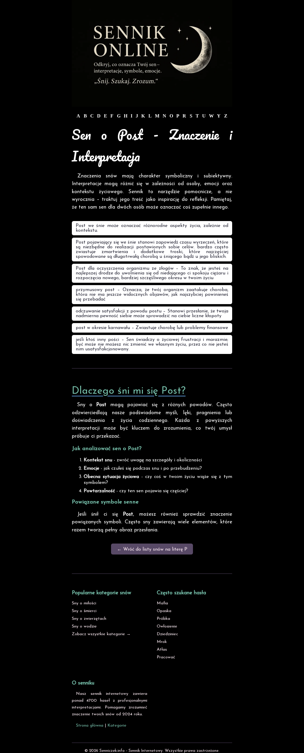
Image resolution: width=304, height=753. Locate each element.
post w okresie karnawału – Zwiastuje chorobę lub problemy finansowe (152, 327)
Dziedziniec (167, 634)
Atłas (162, 649)
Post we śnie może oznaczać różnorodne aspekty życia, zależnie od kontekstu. (152, 228)
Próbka (163, 619)
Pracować (166, 657)
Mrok (162, 642)
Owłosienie (167, 626)
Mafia (162, 603)
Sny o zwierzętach (89, 619)
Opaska (164, 611)
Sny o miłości (84, 603)
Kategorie (116, 725)
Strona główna (89, 725)
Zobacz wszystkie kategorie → (101, 634)
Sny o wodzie (84, 626)
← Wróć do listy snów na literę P (152, 549)
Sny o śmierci (84, 611)
